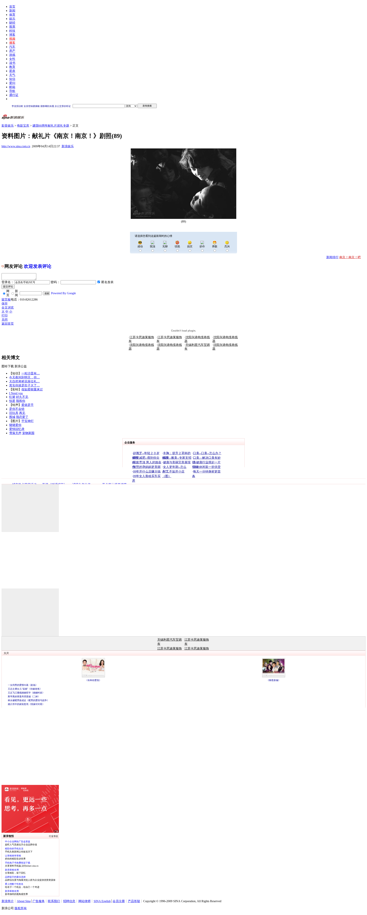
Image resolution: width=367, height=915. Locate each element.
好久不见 (22, 396)
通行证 (13, 95)
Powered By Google (63, 293)
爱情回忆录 (16, 429)
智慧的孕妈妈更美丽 (147, 466)
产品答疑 (134, 901)
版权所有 (21, 908)
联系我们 (54, 901)
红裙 (12, 396)
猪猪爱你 (15, 425)
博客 (12, 34)
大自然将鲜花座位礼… (24, 381)
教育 (12, 66)
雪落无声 (15, 433)
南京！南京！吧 (350, 257)
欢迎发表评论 (37, 266)
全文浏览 (8, 307)
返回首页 (8, 323)
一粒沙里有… (30, 373)
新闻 (12, 10)
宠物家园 (28, 433)
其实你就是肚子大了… (24, 385)
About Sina (24, 901)
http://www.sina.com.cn (16, 146)
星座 (12, 71)
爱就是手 (27, 405)
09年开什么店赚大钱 (147, 471)
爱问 (12, 83)
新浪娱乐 (68, 146)
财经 (12, 22)
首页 (12, 6)
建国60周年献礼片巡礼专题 (50, 125)
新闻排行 (332, 257)
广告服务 (38, 901)
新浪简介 (8, 901)
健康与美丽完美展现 (177, 462)
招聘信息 (69, 901)
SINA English (102, 901)
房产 (12, 50)
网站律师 (84, 901)
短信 (12, 79)
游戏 (12, 54)
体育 (12, 14)
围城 (12, 417)
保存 (5, 303)
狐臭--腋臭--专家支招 (177, 457)
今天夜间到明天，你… (24, 377)
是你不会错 (16, 409)
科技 (12, 30)
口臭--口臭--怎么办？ (207, 453)
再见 (22, 413)
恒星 (12, 401)
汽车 (12, 46)
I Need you (16, 393)
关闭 (5, 319)
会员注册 (119, 901)
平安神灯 (27, 421)
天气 (12, 75)
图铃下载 (8, 366)
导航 (12, 91)
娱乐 (12, 18)
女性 (12, 58)
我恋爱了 (22, 417)
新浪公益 (21, 366)
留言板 (6, 299)
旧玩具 (13, 413)
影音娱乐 (8, 125)
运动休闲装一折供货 (207, 466)
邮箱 (12, 87)
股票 (12, 26)
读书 (12, 62)
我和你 (20, 401)
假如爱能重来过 (32, 389)
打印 (5, 315)
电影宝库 (23, 125)
